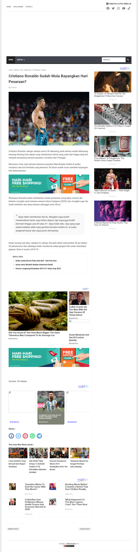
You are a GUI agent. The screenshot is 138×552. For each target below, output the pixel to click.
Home (8, 7)
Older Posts (85, 529)
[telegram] (39, 436)
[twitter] (18, 436)
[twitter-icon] (113, 8)
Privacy (29, 7)
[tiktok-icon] (129, 8)
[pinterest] (25, 436)
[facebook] (11, 436)
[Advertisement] (69, 32)
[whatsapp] (32, 436)
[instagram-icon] (118, 8)
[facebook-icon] (108, 8)
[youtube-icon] (124, 8)
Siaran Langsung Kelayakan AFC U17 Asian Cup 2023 (38, 268)
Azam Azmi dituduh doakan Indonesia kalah (34, 265)
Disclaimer (18, 7)
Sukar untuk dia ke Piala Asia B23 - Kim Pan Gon (36, 261)
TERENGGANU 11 (72, 544)
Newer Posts (13, 529)
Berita (20, 60)
